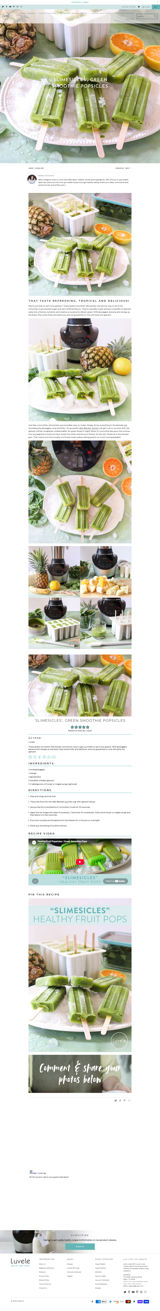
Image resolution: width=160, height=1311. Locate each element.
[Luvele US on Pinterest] (14, 7)
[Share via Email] (53, 758)
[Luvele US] (5, 16)
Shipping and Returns (46, 1268)
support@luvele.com (135, 1286)
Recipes (70, 1264)
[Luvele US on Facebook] (6, 7)
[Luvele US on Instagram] (17, 7)
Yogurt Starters (100, 1268)
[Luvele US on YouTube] (10, 7)
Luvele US (20, 1301)
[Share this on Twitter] (115, 1100)
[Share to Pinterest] (44, 758)
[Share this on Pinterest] (124, 1100)
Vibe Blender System (89, 428)
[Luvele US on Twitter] (3, 7)
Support (70, 1276)
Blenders (98, 1272)
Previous (119, 168)
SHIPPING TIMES (80, 2)
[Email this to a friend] (129, 1100)
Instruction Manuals (74, 1272)
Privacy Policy (44, 1276)
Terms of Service (45, 1284)
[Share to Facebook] (39, 758)
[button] (28, 13)
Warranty (42, 1272)
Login (147, 7)
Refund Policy (44, 1280)
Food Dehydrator (101, 1284)
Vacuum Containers (102, 1280)
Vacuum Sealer (100, 1276)
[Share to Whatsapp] (49, 758)
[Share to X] (35, 758)
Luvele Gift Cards (73, 1268)
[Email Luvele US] (21, 7)
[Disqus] (80, 1137)
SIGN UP (80, 1246)
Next (128, 168)
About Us (42, 1264)
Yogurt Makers (100, 1264)
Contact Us (43, 1288)
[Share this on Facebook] (120, 1100)
